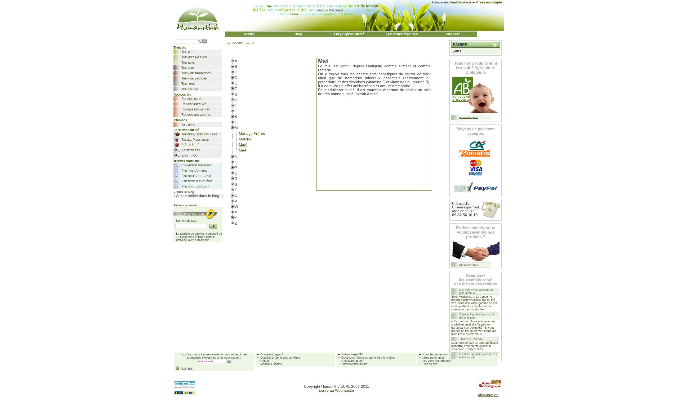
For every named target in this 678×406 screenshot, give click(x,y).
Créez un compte (489, 2)
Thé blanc (188, 62)
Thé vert (187, 52)
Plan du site (429, 363)
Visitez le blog (183, 192)
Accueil (249, 34)
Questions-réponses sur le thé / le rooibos (368, 357)
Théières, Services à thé (199, 134)
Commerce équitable (196, 165)
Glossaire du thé (352, 360)
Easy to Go (189, 155)
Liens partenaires (433, 357)
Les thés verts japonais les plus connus (476, 291)
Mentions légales (271, 363)
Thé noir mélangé (194, 78)
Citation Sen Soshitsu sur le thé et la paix (476, 316)
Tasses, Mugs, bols (195, 139)
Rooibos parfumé (193, 104)
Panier (460, 45)
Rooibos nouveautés (196, 115)
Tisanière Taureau (471, 339)
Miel (242, 150)
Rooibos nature (192, 99)
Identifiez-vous (460, 2)
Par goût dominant (195, 186)
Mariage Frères (252, 134)
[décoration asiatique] (489, 387)
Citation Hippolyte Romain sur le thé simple (478, 356)
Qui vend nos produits (436, 360)
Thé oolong (189, 89)
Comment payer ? (271, 354)
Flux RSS (186, 368)
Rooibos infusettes (195, 109)
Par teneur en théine (196, 181)
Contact (265, 360)
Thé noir (187, 68)
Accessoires (190, 150)
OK (204, 41)
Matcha (245, 139)
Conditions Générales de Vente (280, 357)
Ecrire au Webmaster (336, 390)
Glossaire (453, 34)
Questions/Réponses (402, 34)
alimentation (488, 395)
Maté (243, 145)
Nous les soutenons (435, 354)
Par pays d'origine (194, 170)
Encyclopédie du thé (349, 34)
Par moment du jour (196, 176)
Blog (298, 34)
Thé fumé (188, 84)
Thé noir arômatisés (196, 73)
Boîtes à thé (190, 145)
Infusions (188, 124)
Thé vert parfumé (194, 57)
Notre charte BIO (352, 354)
